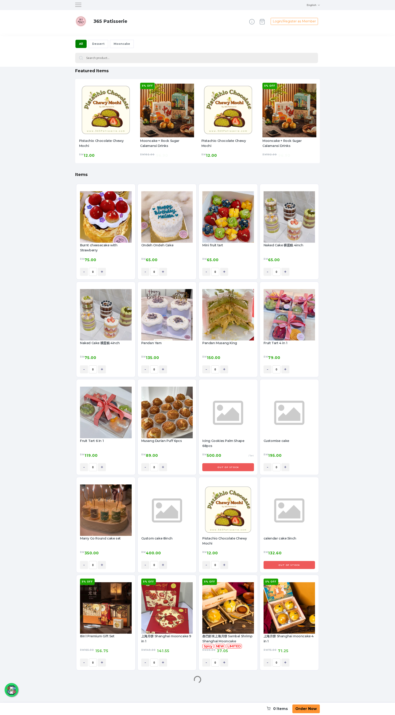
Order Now (306, 709)
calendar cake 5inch (280, 538)
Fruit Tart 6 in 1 (92, 441)
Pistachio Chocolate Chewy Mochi (162, 143)
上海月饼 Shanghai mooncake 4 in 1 (289, 638)
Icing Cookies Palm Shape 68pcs (223, 443)
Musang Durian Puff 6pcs (161, 441)
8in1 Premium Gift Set (97, 636)
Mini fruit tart (212, 245)
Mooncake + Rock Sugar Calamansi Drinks (98, 143)
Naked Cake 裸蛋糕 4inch (283, 245)
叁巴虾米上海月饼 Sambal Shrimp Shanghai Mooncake (227, 638)
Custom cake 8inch (157, 538)
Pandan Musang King (219, 343)
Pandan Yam (151, 343)
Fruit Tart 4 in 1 (275, 343)
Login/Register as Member (294, 21)
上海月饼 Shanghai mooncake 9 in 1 (166, 638)
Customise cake (276, 441)
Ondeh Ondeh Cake (157, 245)
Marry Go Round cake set (100, 538)
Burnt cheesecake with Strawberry (98, 247)
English (311, 5)
